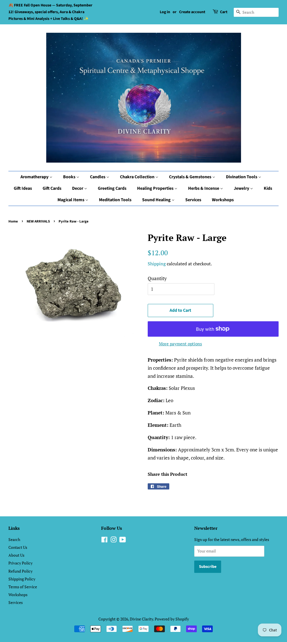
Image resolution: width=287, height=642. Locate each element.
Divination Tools (242, 177)
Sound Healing (157, 200)
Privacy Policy (20, 563)
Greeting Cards (112, 188)
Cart (223, 12)
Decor (78, 188)
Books (69, 177)
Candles (98, 177)
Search (14, 539)
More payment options (180, 343)
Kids (268, 188)
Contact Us (17, 547)
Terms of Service (22, 586)
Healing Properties (155, 188)
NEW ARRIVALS (38, 221)
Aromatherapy (34, 177)
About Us (16, 555)
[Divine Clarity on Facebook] (104, 540)
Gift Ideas (23, 188)
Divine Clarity (141, 619)
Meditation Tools (115, 200)
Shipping (157, 264)
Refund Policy (20, 571)
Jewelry (242, 188)
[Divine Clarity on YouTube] (122, 540)
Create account (192, 12)
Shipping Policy (21, 579)
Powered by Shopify (172, 619)
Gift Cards (52, 188)
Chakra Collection (137, 177)
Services (193, 200)
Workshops (223, 200)
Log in (165, 12)
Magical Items (71, 200)
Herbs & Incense (204, 188)
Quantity (157, 278)
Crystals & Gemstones (190, 177)
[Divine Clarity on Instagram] (113, 540)
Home (13, 221)
